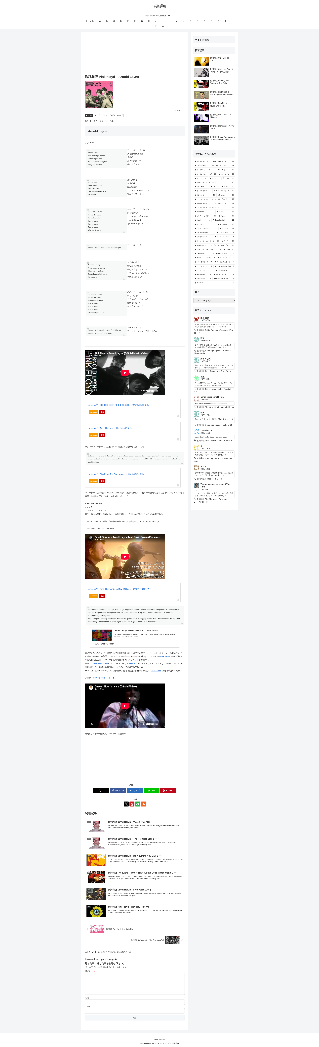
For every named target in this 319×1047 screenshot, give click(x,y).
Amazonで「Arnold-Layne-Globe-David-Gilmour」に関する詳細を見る (119, 589)
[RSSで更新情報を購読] (143, 804)
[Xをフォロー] (126, 804)
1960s (90, 115)
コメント (90, 971)
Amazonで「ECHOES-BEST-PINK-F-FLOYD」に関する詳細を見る (118, 405)
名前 (87, 998)
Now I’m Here (99, 678)
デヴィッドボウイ (102, 115)
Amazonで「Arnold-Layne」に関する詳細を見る (110, 428)
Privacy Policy (159, 1039)
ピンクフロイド (117, 115)
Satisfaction (132, 663)
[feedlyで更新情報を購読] (137, 804)
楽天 (102, 412)
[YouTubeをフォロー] (131, 804)
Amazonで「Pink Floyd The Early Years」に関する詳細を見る (116, 474)
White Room (164, 656)
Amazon (93, 412)
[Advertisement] (135, 53)
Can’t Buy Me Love (99, 663)
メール (88, 1006)
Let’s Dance (156, 671)
